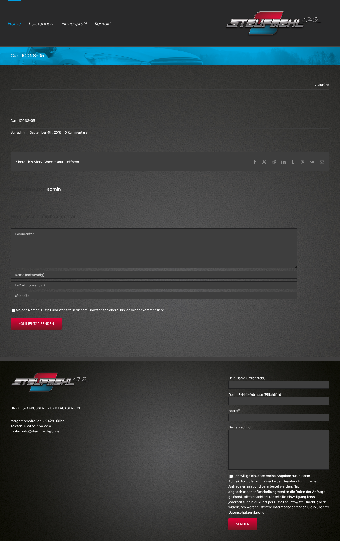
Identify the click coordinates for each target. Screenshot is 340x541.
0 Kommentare (76, 132)
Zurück (323, 85)
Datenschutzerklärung (246, 512)
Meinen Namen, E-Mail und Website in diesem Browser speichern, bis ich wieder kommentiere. (90, 310)
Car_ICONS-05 (23, 121)
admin (21, 132)
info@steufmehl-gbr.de (40, 431)
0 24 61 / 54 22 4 (37, 426)
